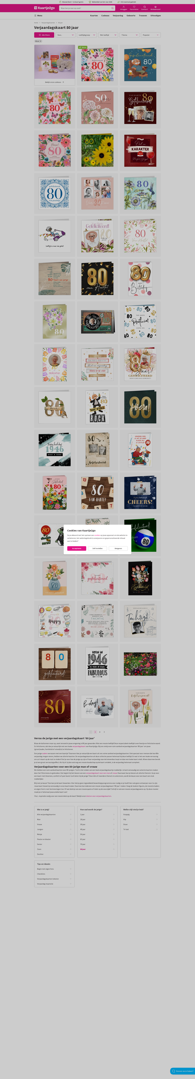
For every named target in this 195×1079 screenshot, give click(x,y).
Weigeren (118, 548)
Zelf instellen (97, 548)
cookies (97, 535)
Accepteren (76, 548)
